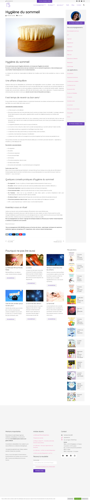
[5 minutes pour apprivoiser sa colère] (71, 289)
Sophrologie (70, 66)
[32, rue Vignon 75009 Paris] (62, 439)
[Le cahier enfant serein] (71, 343)
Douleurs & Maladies (72, 93)
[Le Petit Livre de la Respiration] (71, 332)
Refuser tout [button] (85, 498)
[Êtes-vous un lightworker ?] (71, 310)
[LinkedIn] (79, 1)
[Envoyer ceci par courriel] (7, 234)
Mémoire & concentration (73, 109)
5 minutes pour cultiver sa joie (80, 267)
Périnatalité (70, 113)
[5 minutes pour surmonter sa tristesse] (71, 256)
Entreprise (69, 97)
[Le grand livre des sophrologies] (71, 375)
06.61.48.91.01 (67, 437)
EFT (68, 35)
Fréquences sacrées (38, 438)
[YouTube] (81, 1)
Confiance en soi (71, 85)
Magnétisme (70, 42)
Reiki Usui (69, 54)
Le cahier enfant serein (79, 342)
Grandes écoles (71, 101)
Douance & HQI (71, 89)
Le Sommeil (50, 303)
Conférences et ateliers (72, 81)
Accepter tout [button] (78, 498)
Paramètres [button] (70, 498)
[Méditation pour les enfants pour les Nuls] (71, 364)
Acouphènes (70, 73)
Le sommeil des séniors (33, 303)
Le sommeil (70, 105)
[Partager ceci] (10, 234)
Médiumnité (70, 50)
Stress (68, 116)
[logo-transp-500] (8, 5)
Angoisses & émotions (72, 77)
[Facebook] (76, 1)
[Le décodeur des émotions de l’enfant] (71, 300)
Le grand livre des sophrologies (80, 374)
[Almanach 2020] (71, 396)
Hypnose (69, 39)
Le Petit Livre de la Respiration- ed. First (42, 453)
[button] (53, 5)
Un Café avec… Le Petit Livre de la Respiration (44, 450)
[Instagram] (84, 1)
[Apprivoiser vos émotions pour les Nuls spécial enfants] (71, 353)
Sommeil (20, 15)
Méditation (69, 46)
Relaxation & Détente (72, 58)
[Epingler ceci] (20, 234)
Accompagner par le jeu (73, 31)
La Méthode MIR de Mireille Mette (41, 435)
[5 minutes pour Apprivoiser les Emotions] (71, 321)
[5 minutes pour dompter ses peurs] (71, 278)
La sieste (29, 268)
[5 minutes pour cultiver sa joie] (71, 267)
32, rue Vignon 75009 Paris (70, 440)
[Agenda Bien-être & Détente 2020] (71, 386)
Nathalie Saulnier (11, 15)
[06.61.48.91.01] (62, 437)
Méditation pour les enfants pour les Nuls (79, 365)
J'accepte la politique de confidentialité (45, 466)
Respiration (70, 62)
